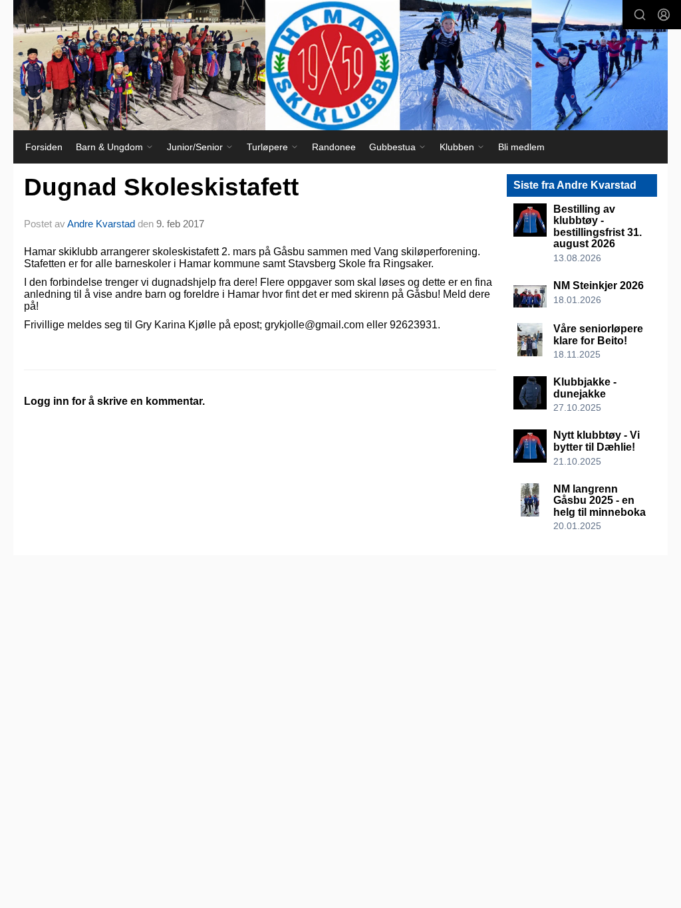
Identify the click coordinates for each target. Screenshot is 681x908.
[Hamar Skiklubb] (340, 65)
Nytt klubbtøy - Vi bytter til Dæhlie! (596, 441)
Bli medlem (521, 147)
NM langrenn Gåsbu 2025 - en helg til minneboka (599, 500)
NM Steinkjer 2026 (598, 285)
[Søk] (640, 15)
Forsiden (44, 147)
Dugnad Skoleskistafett (161, 187)
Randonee (334, 147)
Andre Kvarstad (101, 223)
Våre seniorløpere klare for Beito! (598, 334)
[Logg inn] (664, 15)
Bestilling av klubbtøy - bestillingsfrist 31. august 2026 (597, 226)
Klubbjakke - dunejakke (584, 387)
